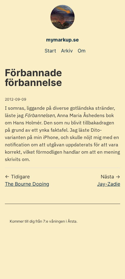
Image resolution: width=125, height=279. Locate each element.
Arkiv (67, 51)
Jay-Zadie (108, 184)
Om (82, 51)
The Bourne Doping (27, 184)
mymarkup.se (62, 40)
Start (50, 51)
